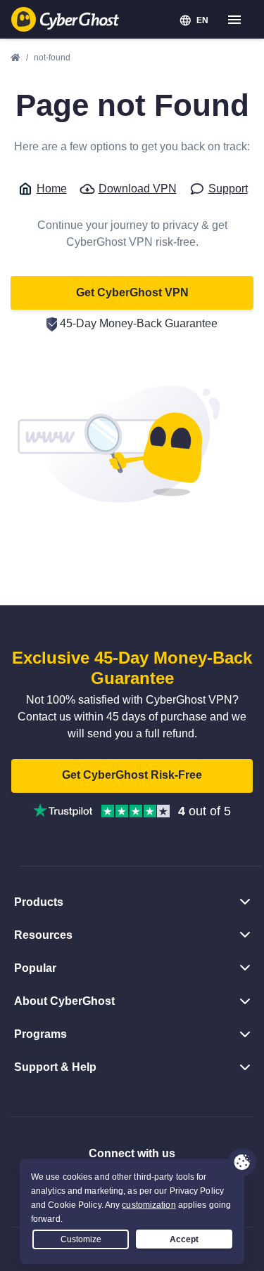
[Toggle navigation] (235, 20)
